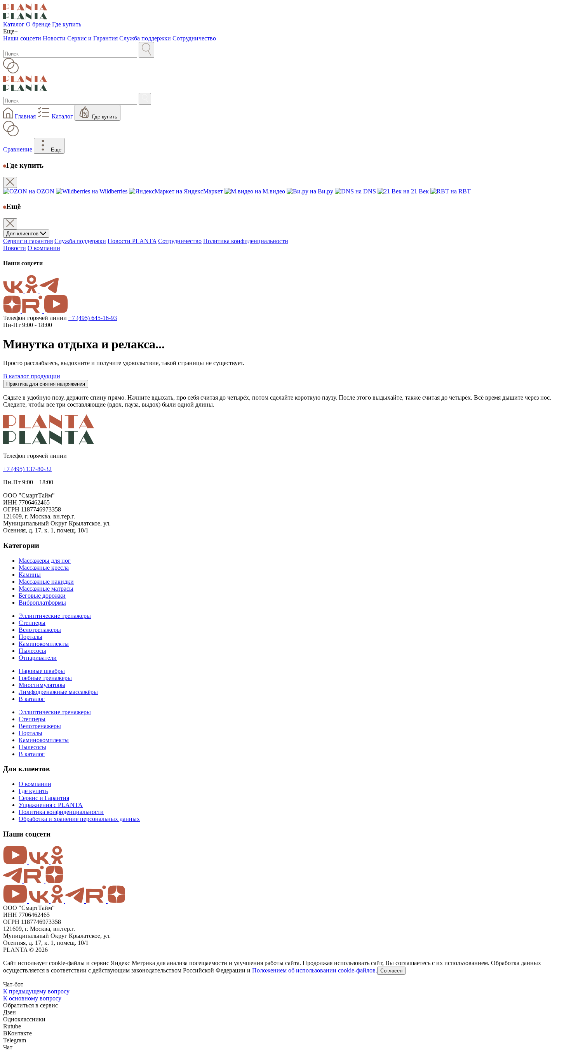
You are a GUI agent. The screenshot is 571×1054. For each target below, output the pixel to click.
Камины (30, 574)
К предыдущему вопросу (36, 991)
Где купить (66, 24)
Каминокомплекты (44, 643)
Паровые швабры (42, 671)
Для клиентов (23, 234)
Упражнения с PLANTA (51, 805)
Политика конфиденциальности (245, 241)
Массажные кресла (44, 567)
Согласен (391, 971)
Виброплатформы (42, 602)
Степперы (32, 622)
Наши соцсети (22, 38)
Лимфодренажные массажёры (58, 692)
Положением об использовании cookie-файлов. (314, 970)
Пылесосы (32, 650)
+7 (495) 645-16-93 (92, 318)
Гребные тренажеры (45, 678)
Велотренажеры (40, 629)
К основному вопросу (32, 998)
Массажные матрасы (46, 588)
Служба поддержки (145, 38)
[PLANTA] (285, 430)
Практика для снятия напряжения (45, 384)
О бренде (38, 24)
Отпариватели (38, 657)
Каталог (13, 24)
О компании (44, 248)
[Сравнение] (285, 66)
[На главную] (285, 12)
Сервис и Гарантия (92, 38)
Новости (54, 38)
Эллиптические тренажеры (55, 615)
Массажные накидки (46, 581)
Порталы (30, 636)
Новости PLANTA (132, 241)
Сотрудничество (194, 38)
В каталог (32, 699)
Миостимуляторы (42, 685)
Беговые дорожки (42, 595)
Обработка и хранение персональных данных (79, 819)
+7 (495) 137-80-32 (27, 469)
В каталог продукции (31, 376)
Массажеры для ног (45, 560)
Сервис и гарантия (28, 241)
